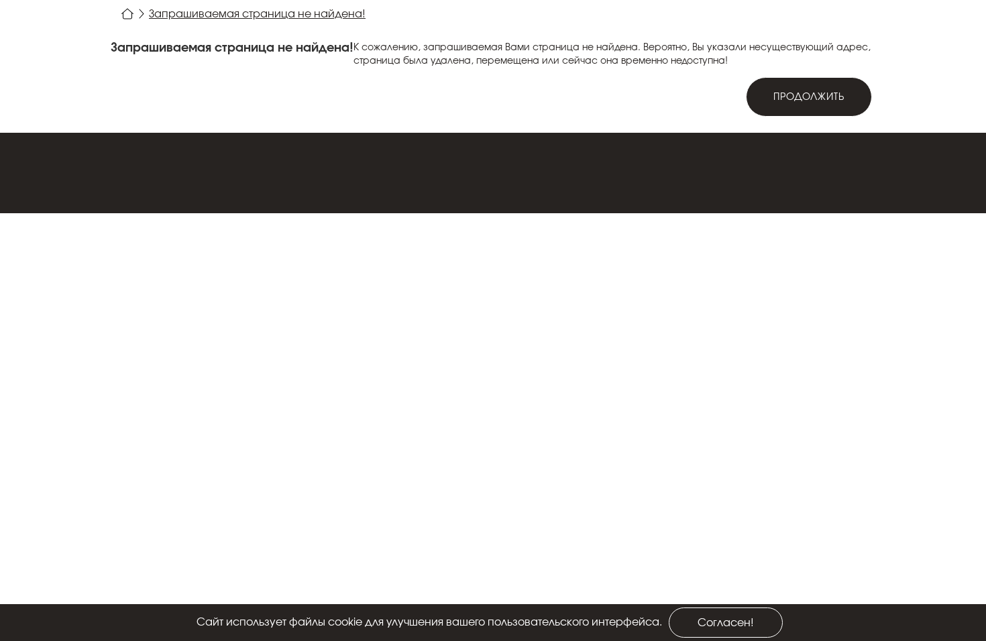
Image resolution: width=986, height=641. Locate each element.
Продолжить (809, 97)
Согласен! (726, 623)
